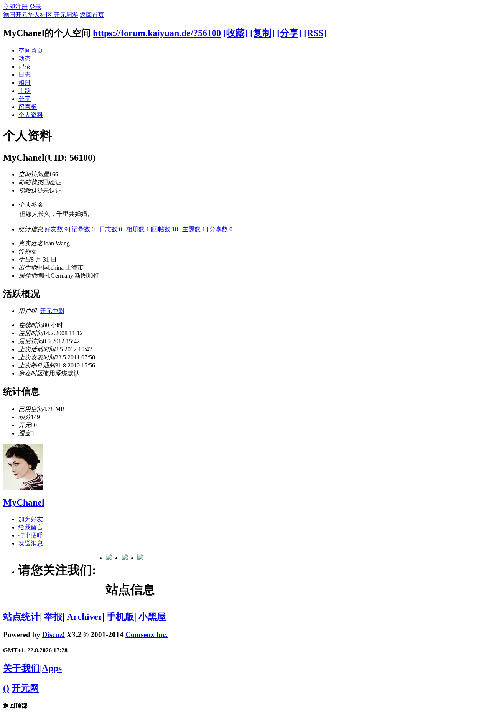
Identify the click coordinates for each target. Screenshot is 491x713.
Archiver (84, 617)
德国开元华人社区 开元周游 (40, 15)
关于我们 (21, 668)
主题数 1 (193, 229)
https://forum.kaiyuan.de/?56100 (157, 33)
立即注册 (15, 6)
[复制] (262, 33)
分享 (24, 99)
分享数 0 (220, 229)
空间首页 (30, 50)
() (6, 688)
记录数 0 (83, 229)
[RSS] (315, 33)
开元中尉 (52, 311)
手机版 (120, 617)
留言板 (27, 107)
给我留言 (30, 527)
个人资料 (30, 115)
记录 (24, 66)
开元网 (25, 688)
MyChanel (23, 502)
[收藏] (235, 33)
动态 (24, 58)
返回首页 (92, 15)
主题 (24, 90)
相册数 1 (137, 229)
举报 (53, 617)
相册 (24, 82)
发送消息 (30, 543)
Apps (52, 668)
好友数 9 (56, 229)
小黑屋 (152, 617)
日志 (24, 74)
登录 (35, 6)
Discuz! (53, 635)
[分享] (289, 33)
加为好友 (30, 519)
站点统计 (21, 617)
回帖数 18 (165, 229)
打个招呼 (30, 535)
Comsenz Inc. (146, 635)
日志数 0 (110, 229)
